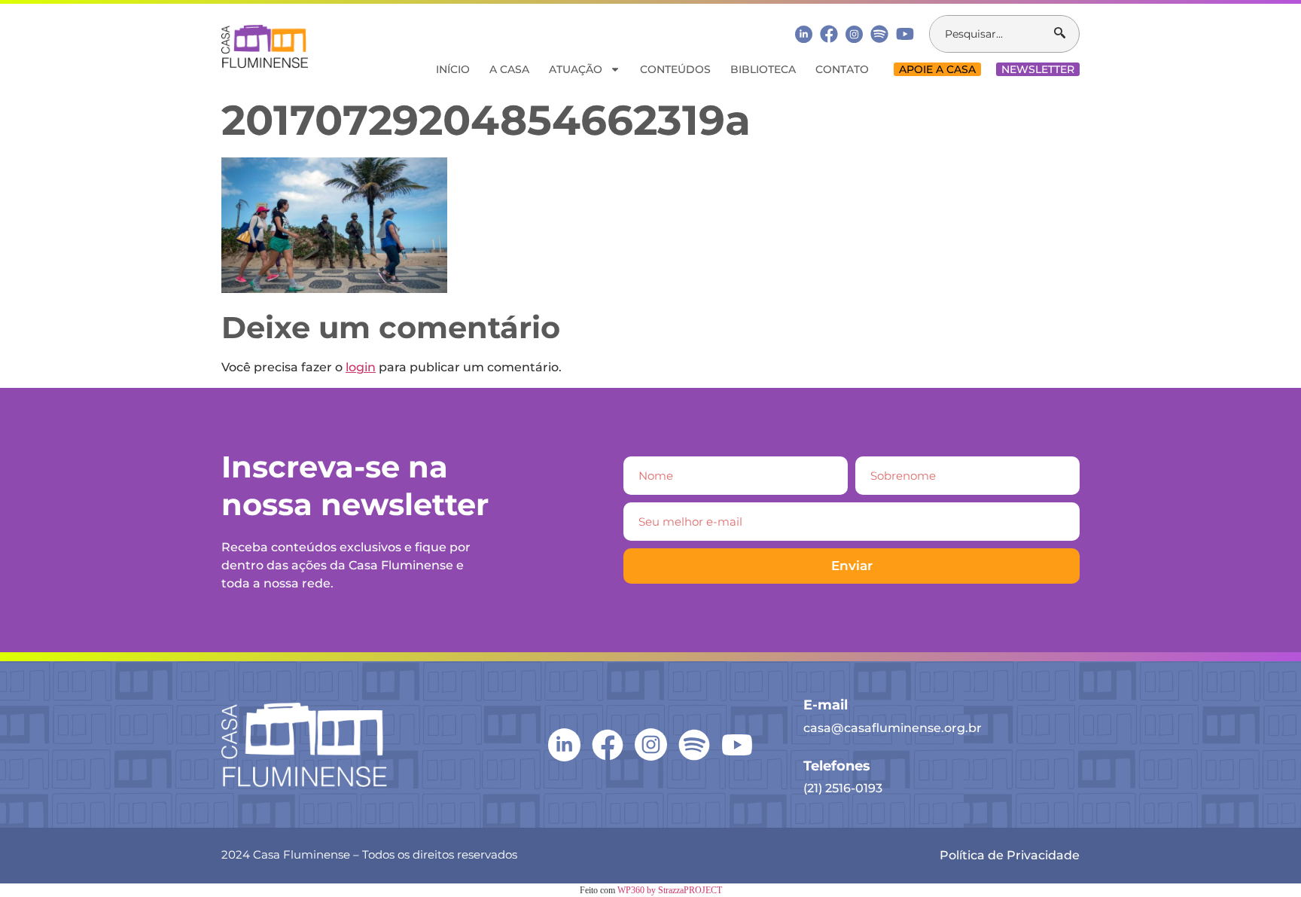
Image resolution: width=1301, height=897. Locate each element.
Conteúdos (675, 69)
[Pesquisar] (1066, 34)
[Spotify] (879, 34)
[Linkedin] (803, 33)
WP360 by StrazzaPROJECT (669, 890)
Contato (842, 69)
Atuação (575, 69)
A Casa (509, 69)
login (361, 367)
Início (453, 69)
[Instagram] (854, 34)
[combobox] (992, 34)
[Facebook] (829, 34)
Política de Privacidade (1010, 855)
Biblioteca (763, 69)
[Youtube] (905, 34)
